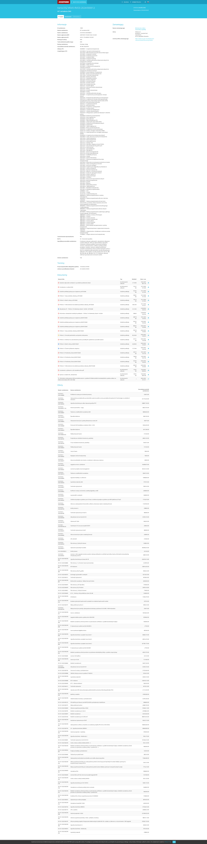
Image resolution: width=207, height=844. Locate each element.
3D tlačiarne (73, 597)
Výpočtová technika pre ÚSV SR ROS (79, 783)
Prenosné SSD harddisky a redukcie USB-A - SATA (83, 425)
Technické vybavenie (76, 686)
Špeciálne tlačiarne (75, 416)
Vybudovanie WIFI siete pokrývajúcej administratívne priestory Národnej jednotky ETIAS (92, 690)
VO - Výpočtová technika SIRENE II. (79, 728)
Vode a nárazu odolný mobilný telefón (80, 778)
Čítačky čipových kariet (76, 434)
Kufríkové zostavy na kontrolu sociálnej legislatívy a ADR (84, 490)
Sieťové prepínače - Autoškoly (78, 732)
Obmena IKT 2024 (75, 521)
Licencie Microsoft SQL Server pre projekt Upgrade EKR (84, 775)
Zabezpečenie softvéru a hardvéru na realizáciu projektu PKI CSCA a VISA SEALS (90, 724)
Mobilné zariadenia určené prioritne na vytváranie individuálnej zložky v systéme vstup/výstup (94, 652)
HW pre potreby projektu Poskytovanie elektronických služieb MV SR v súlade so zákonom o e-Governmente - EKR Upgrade (101, 821)
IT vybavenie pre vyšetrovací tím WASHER (81, 648)
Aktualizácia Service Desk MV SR (78, 517)
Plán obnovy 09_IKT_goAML (77, 571)
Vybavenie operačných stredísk (78, 547)
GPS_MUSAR (74, 539)
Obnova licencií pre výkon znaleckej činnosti (81, 534)
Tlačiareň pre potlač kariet (77, 754)
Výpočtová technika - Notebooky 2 (79, 736)
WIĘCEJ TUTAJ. (168, 842)
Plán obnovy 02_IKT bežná (77, 587)
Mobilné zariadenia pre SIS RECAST (79, 716)
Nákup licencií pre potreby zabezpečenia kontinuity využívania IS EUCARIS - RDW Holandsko (93, 608)
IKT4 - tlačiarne (74, 680)
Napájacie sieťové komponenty (78, 455)
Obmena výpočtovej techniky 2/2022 (79, 708)
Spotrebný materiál (75, 832)
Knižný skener (74, 551)
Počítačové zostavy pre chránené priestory (81, 394)
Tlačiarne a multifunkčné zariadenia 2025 (81, 412)
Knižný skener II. (74, 508)
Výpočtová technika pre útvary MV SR (80, 559)
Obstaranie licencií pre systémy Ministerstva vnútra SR (84, 420)
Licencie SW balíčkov (76, 656)
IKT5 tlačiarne (74, 566)
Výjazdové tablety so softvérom (78, 477)
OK (174, 842)
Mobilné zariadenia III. (76, 663)
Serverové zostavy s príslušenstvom (79, 670)
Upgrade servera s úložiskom (78, 464)
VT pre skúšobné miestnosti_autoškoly (80, 442)
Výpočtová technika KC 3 (76, 825)
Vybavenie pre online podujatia (78, 799)
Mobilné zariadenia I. (76, 714)
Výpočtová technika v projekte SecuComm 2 (81, 643)
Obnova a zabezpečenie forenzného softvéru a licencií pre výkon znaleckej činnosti (91, 504)
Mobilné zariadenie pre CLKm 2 (78, 711)
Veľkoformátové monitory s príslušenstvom (81, 698)
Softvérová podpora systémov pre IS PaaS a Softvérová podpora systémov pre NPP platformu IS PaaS (96, 499)
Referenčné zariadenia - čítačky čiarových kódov (82, 581)
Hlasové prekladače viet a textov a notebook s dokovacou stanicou (87, 460)
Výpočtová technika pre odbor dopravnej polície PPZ (83, 403)
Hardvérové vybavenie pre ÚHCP (79, 720)
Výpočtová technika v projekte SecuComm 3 (81, 639)
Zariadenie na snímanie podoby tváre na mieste (82, 787)
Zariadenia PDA (74, 771)
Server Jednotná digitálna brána (78, 630)
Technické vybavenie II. (76, 577)
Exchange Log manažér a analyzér (79, 574)
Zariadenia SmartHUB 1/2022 (78, 803)
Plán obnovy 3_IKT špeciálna (77, 584)
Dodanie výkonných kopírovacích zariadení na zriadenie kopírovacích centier (89, 601)
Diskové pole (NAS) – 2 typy (77, 407)
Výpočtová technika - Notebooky (78, 828)
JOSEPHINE (64, 2)
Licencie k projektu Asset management (80, 469)
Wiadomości (68, 16)
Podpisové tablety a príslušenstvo (79, 751)
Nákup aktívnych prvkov (76, 705)
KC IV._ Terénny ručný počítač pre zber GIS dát (82, 593)
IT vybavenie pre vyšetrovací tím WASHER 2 (81, 626)
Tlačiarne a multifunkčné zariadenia (79, 473)
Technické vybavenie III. (76, 486)
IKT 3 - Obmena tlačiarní (76, 683)
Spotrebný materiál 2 (76, 677)
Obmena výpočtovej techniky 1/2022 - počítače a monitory (85, 817)
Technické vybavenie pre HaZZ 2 (79, 512)
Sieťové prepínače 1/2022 (77, 813)
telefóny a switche (75, 694)
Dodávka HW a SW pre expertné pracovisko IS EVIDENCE (84, 796)
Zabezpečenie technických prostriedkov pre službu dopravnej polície (87, 758)
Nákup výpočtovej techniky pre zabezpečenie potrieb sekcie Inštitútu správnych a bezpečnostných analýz (97, 767)
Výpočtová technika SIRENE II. (78, 807)
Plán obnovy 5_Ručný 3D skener (78, 543)
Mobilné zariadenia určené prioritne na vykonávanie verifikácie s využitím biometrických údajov (94, 621)
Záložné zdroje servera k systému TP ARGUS (81, 673)
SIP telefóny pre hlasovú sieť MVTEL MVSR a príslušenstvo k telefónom (88, 702)
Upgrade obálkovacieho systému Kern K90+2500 (82, 617)
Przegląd (60, 16)
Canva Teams (74, 451)
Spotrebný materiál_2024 (77, 482)
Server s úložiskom (75, 613)
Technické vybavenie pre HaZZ (78, 530)
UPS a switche (74, 809)
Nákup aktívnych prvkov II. (77, 605)
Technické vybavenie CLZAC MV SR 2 (79, 740)
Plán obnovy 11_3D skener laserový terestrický (82, 563)
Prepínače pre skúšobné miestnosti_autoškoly (82, 438)
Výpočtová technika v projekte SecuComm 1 (81, 635)
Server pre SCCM (75, 659)
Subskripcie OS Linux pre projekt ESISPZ (80, 525)
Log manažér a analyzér (76, 495)
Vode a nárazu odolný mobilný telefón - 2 (81, 743)
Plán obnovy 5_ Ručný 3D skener (78, 590)
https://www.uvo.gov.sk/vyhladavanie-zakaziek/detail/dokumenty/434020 (144, 39)
